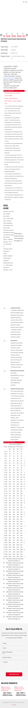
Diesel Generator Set (9, 78)
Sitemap (14, 705)
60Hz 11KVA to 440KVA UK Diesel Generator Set (7, 694)
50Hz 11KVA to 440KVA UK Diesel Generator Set (21, 694)
